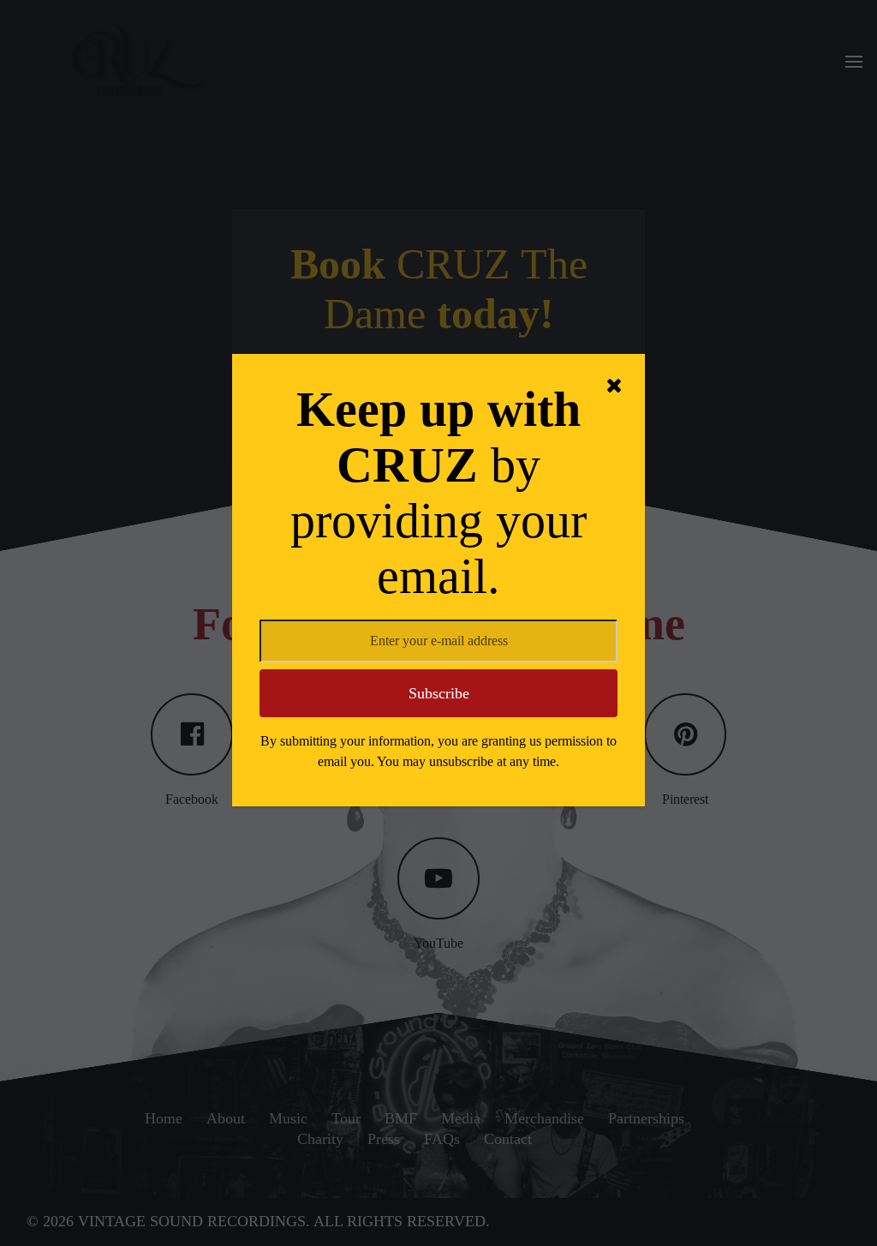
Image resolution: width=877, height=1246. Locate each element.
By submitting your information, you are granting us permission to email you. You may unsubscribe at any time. (438, 751)
